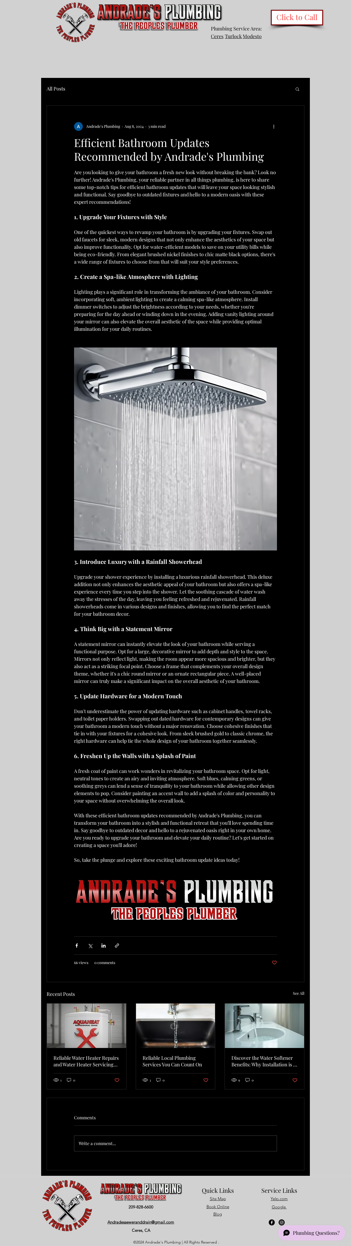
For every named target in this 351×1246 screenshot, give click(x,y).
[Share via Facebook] (76, 945)
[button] (297, 89)
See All (298, 993)
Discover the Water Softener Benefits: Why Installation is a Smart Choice (263, 1061)
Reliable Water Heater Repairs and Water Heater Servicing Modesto (86, 1061)
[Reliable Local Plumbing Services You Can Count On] (175, 1026)
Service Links (279, 1190)
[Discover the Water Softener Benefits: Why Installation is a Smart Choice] (264, 1026)
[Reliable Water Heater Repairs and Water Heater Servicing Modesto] (86, 1026)
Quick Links (218, 1190)
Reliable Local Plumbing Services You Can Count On (172, 1061)
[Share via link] (117, 945)
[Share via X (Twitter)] (90, 945)
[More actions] (273, 126)
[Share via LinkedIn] (103, 945)
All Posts (56, 88)
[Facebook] (272, 1222)
